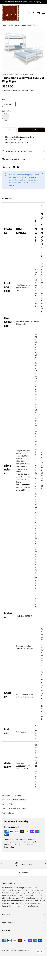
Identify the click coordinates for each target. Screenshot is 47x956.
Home (4, 25)
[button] (38, 12)
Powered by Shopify (23, 950)
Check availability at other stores (16, 142)
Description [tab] (7, 198)
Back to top (23, 873)
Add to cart (31, 130)
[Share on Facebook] (14, 167)
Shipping (14, 90)
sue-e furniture (7, 74)
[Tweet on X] (9, 167)
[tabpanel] (23, 508)
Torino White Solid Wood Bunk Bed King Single (22, 25)
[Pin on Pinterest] (18, 167)
